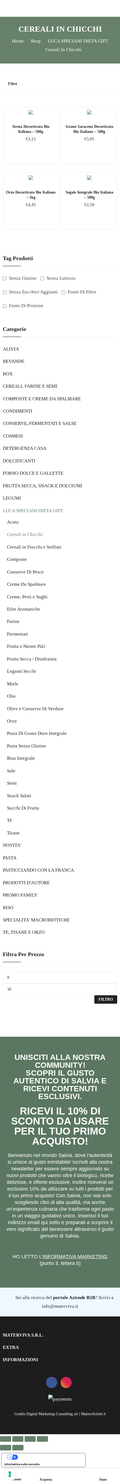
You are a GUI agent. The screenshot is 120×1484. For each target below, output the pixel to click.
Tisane (13, 833)
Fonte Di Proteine (26, 305)
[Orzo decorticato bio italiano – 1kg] (30, 177)
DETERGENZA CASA (24, 448)
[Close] (114, 243)
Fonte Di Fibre (81, 292)
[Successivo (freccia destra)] (17, 1447)
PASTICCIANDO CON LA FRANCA (38, 870)
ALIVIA (11, 349)
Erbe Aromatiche (23, 609)
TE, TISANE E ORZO (24, 932)
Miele (12, 683)
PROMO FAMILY (20, 895)
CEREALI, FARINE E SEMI (30, 386)
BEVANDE (13, 361)
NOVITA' (12, 845)
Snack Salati (19, 795)
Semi (12, 783)
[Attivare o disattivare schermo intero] (17, 1439)
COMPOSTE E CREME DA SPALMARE (42, 398)
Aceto (13, 522)
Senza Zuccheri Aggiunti (33, 292)
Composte (17, 559)
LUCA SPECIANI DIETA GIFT (33, 510)
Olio (11, 696)
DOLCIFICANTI (19, 461)
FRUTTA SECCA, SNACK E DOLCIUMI (42, 485)
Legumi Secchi (21, 671)
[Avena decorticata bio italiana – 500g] (30, 112)
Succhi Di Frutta (23, 808)
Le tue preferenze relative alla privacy (49, 1457)
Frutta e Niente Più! (26, 646)
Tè (9, 820)
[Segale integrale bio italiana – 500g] (89, 177)
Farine (13, 621)
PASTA (9, 857)
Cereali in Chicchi (25, 534)
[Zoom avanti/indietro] (5, 1439)
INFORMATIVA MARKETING (75, 1256)
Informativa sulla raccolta (22, 1464)
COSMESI (13, 436)
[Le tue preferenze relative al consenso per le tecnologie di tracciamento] (9, 1474)
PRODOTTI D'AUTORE (26, 882)
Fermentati (17, 634)
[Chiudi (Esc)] (42, 1439)
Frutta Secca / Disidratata (32, 659)
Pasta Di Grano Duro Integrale (37, 733)
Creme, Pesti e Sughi (27, 596)
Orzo (12, 721)
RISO (8, 907)
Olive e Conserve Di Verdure (35, 708)
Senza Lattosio (60, 278)
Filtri (12, 84)
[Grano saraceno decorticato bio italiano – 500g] (89, 112)
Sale (11, 770)
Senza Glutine (22, 278)
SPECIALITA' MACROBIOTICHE (36, 920)
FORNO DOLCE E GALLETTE (33, 473)
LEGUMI (12, 498)
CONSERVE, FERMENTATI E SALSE (39, 423)
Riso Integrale (21, 758)
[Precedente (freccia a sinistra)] (5, 1447)
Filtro (106, 999)
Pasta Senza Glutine (26, 746)
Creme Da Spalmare (26, 584)
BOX (8, 374)
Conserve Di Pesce (25, 572)
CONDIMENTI (17, 411)
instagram (66, 1382)
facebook (51, 1382)
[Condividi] (30, 1439)
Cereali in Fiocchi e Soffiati (34, 547)
